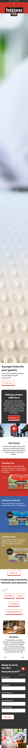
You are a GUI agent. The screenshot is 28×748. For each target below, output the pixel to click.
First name (6, 677)
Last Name (6, 684)
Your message (7, 707)
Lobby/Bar (14, 604)
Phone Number (8, 700)
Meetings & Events (14, 612)
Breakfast (9, 596)
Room (20, 596)
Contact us (7, 383)
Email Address (7, 692)
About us (13, 418)
